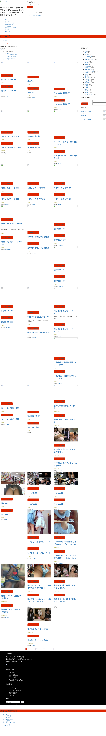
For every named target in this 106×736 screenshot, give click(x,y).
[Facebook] (6, 666)
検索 (22, 702)
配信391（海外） (34, 416)
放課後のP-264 (60, 269)
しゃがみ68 (32, 493)
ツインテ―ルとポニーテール (39, 541)
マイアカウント (8, 29)
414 (40, 649)
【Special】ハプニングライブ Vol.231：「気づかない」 (65, 542)
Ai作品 (86, 51)
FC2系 (86, 54)
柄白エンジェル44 (8, 79)
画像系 (86, 64)
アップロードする (9, 23)
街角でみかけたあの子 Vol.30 (39, 316)
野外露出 (87, 76)
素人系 (86, 74)
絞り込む (85, 104)
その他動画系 (88, 56)
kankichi (60, 427)
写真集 (86, 84)
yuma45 (34, 253)
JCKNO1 (60, 384)
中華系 (86, 87)
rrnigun (60, 607)
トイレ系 (87, 81)
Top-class (60, 245)
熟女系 (86, 91)
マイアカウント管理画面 (15, 690)
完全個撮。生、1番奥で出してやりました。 (65, 586)
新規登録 (38, 15)
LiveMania (60, 563)
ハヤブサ (34, 337)
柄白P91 (30, 81)
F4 (32, 432)
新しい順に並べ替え (12, 55)
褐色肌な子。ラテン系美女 (38, 629)
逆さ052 (4, 503)
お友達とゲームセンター (11, 136)
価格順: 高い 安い (11, 58)
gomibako (8, 249)
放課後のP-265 (60, 228)
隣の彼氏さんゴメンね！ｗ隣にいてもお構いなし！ (39, 586)
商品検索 (30, 7)
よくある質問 (8, 26)
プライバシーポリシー (15, 674)
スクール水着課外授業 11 (11, 408)
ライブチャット (89, 59)
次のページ (49, 649)
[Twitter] (7, 666)
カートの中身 (12, 689)
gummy (7, 153)
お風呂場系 (88, 79)
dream (7, 204)
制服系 (86, 86)
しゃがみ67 (58, 493)
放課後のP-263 (7, 310)
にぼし (59, 109)
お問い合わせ (8, 31)
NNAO (7, 617)
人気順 (8, 53)
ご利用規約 (12, 672)
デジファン (3, 4)
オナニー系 (88, 67)
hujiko (33, 607)
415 (44, 649)
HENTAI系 (87, 66)
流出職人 (60, 163)
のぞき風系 (88, 72)
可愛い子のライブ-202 (36, 187)
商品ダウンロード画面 (10, 28)
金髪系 (86, 89)
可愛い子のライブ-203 (10, 187)
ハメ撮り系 (88, 82)
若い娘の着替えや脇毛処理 (38, 236)
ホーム (6, 19)
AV (85, 53)
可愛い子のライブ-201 (63, 187)
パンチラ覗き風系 (89, 71)
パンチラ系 (88, 77)
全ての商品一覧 (8, 21)
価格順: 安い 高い (11, 56)
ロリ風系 (87, 63)
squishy (34, 558)
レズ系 (86, 61)
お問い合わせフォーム (15, 679)
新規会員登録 (12, 694)
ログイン (33, 15)
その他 (86, 92)
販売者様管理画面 (9, 24)
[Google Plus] (8, 666)
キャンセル (6, 59)
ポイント (87, 58)
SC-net (7, 424)
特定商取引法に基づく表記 (16, 681)
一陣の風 (60, 337)
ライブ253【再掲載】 (62, 93)
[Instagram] (9, 666)
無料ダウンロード (89, 94)
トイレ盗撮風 (88, 69)
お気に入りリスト (13, 692)
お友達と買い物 (33, 136)
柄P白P (7, 96)
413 (37, 649)
